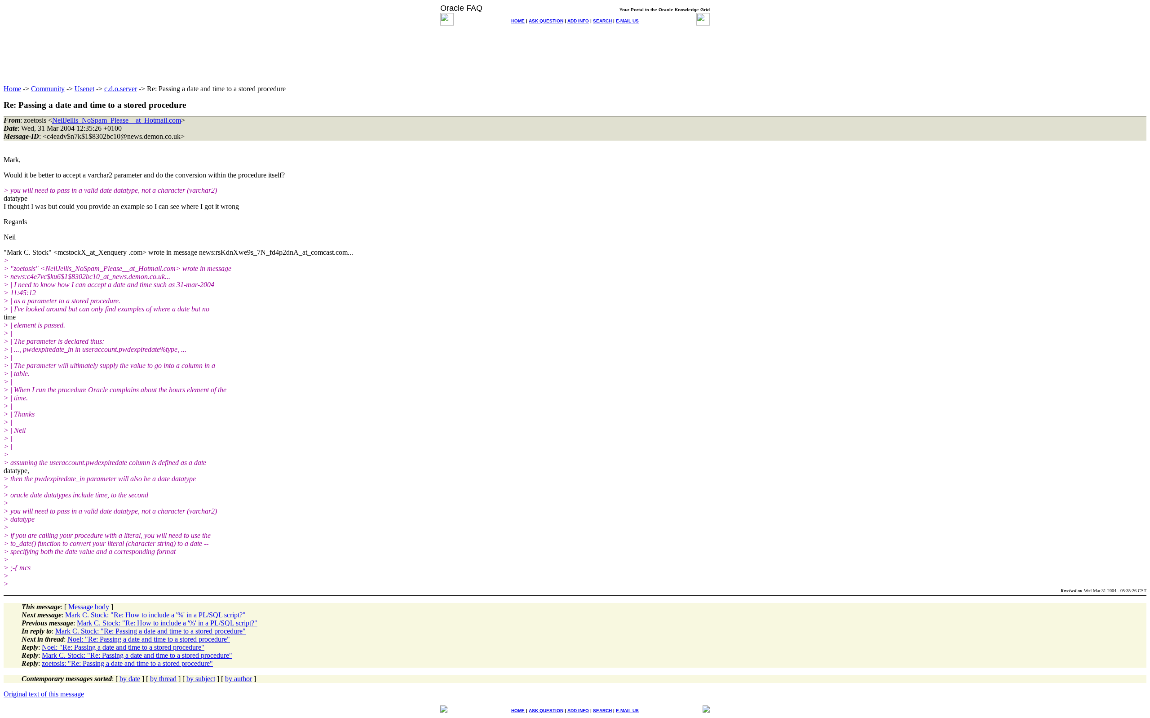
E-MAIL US (627, 20)
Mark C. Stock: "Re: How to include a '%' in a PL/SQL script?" (155, 615)
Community (48, 89)
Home (12, 89)
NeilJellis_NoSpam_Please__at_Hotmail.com (116, 120)
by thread (163, 679)
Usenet (84, 89)
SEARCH (602, 20)
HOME (518, 20)
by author (238, 679)
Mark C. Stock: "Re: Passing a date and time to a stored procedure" (150, 631)
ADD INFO (578, 20)
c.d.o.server (120, 89)
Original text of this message (44, 694)
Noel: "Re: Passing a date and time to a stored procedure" (148, 639)
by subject (200, 679)
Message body (88, 607)
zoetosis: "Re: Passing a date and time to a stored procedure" (127, 663)
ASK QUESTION (546, 20)
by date (129, 679)
